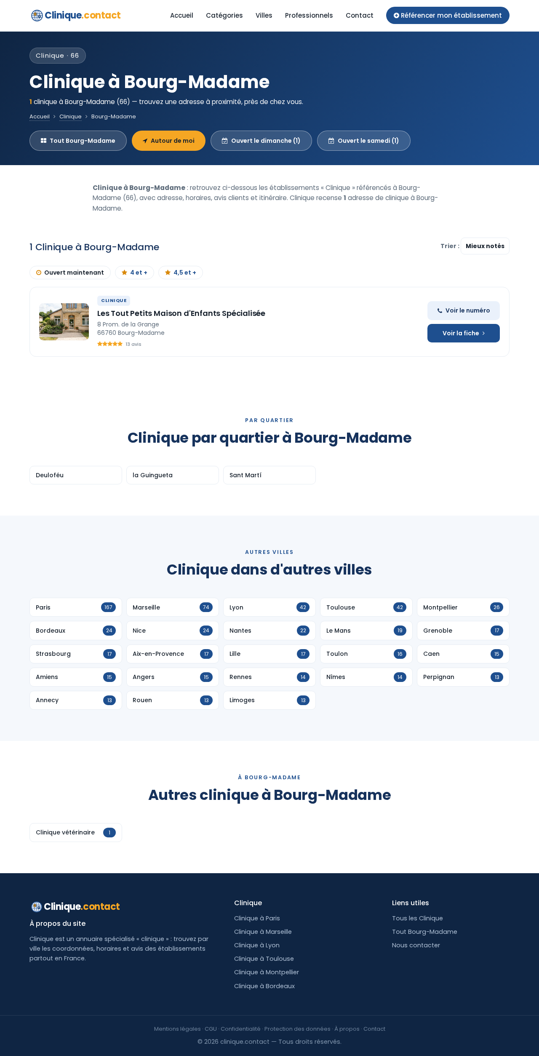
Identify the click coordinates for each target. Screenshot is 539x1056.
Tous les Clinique (417, 918)
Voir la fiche (461, 333)
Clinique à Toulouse (264, 958)
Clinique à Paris (257, 918)
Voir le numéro (468, 310)
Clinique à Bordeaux (264, 986)
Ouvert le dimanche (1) (266, 140)
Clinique (83, 15)
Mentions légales (177, 1029)
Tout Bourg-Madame (82, 140)
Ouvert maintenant (74, 272)
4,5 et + (184, 272)
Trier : (450, 246)
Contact (360, 15)
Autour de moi (173, 140)
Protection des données (297, 1029)
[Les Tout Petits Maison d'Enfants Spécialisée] (64, 321)
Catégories (224, 15)
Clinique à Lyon (257, 945)
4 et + (138, 272)
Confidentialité (241, 1029)
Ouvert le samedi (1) (368, 140)
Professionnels (309, 15)
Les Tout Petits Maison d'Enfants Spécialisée (181, 313)
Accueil (181, 15)
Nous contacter (416, 945)
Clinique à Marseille (263, 932)
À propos (347, 1029)
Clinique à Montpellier (266, 972)
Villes (264, 15)
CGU (211, 1029)
